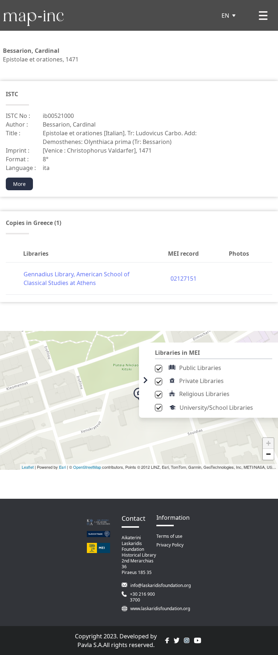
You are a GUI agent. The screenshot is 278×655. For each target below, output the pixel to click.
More (19, 183)
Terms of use (169, 536)
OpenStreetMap (87, 467)
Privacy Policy (170, 545)
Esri (62, 467)
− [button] (268, 454)
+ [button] (268, 443)
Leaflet (28, 467)
